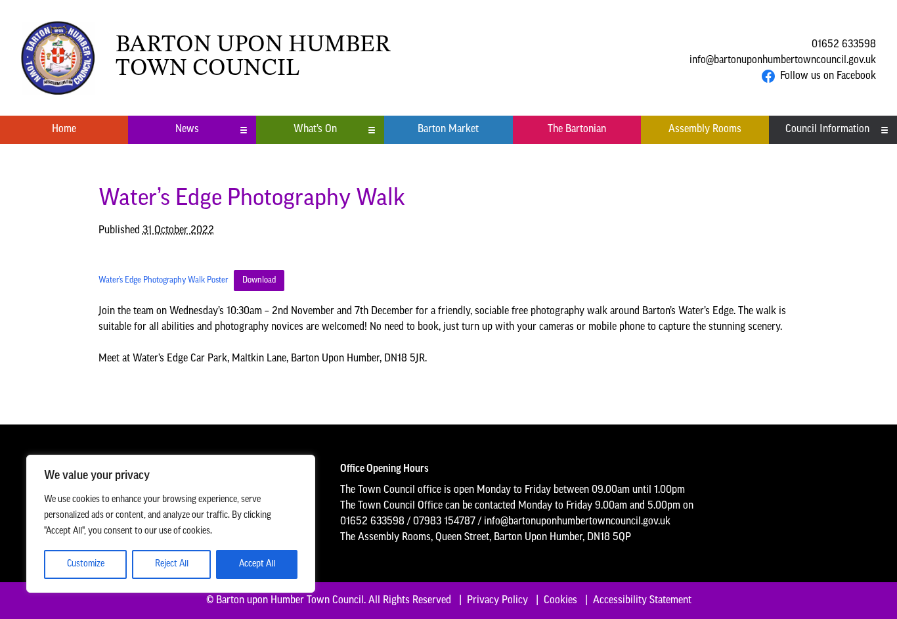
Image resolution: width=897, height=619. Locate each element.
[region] (170, 524)
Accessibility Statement (642, 600)
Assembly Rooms (704, 129)
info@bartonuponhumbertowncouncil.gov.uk (782, 60)
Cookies (560, 600)
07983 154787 (444, 521)
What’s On (315, 129)
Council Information (827, 129)
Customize (85, 564)
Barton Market (448, 129)
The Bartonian (577, 129)
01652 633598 (844, 44)
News (187, 129)
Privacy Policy (497, 600)
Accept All (257, 564)
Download (259, 280)
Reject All (171, 564)
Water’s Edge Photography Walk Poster (163, 280)
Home (64, 129)
